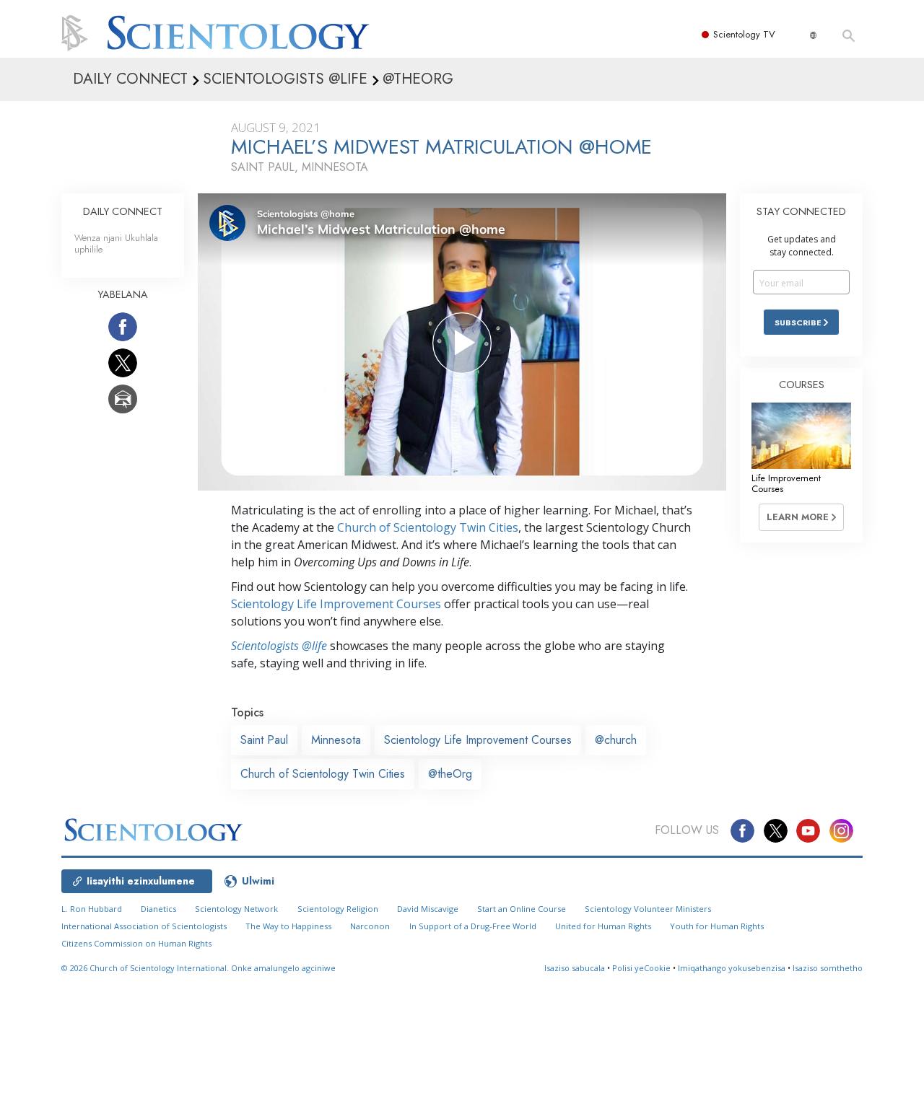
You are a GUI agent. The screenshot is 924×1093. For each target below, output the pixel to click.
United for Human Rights (603, 926)
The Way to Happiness (288, 926)
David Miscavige (427, 908)
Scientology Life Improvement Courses (336, 604)
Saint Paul (264, 740)
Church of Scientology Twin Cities (427, 527)
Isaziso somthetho (828, 967)
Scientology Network (236, 908)
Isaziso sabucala (574, 967)
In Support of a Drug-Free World (472, 926)
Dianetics (158, 908)
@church (616, 740)
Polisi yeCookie (641, 967)
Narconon (370, 926)
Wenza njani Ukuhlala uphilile (116, 243)
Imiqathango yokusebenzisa (731, 967)
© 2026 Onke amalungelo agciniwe (198, 967)
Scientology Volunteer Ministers (648, 908)
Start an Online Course (521, 908)
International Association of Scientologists (144, 926)
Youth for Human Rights (717, 926)
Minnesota (336, 740)
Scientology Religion (337, 908)
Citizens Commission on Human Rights (136, 943)
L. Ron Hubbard (91, 908)
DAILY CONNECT (122, 211)
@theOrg (450, 773)
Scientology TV (744, 34)
